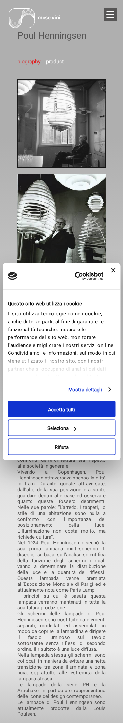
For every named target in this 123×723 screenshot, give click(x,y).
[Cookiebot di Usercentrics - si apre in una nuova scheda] (77, 276)
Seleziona (58, 428)
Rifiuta (62, 447)
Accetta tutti (61, 409)
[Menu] (110, 14)
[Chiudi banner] (113, 276)
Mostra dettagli (85, 390)
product (54, 61)
